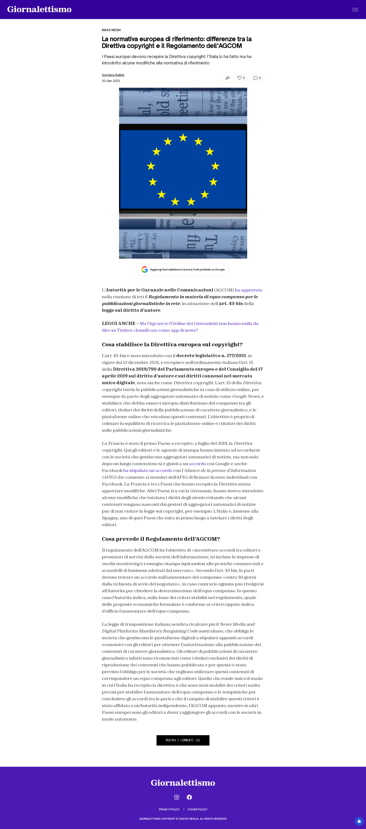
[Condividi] (227, 78)
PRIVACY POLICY (169, 809)
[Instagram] (176, 797)
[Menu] (355, 9)
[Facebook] (189, 797)
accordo (197, 463)
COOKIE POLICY (197, 809)
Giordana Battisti (113, 75)
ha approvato (248, 290)
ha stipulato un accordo (147, 470)
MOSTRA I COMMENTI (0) (183, 740)
